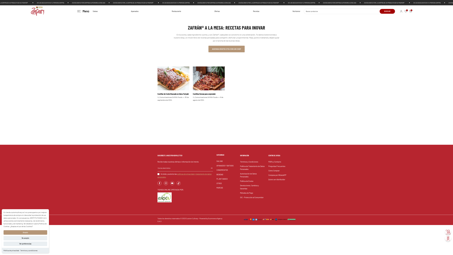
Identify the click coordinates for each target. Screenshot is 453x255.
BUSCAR (387, 11)
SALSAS (219, 161)
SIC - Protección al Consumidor (252, 197)
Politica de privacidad (11, 250)
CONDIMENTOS (222, 170)
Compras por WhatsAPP (277, 175)
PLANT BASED (222, 179)
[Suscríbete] (210, 168)
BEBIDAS (219, 174)
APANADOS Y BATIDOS (225, 166)
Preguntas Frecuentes (276, 166)
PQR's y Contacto (274, 162)
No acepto (25, 238)
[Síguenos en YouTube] (172, 183)
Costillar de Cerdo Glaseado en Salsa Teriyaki (173, 94)
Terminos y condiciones (29, 250)
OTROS (219, 183)
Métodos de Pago (246, 193)
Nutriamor (296, 11)
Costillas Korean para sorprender (204, 94)
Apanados (134, 11)
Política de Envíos (246, 181)
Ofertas (217, 11)
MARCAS (219, 188)
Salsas (95, 11)
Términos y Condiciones (249, 162)
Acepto (25, 232)
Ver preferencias (25, 244)
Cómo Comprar (274, 171)
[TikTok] (179, 183)
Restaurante (176, 11)
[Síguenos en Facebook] (159, 183)
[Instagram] (166, 183)
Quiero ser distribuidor (276, 179)
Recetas (256, 11)
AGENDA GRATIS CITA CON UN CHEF (226, 49)
